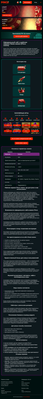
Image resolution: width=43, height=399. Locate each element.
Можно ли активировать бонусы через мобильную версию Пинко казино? (20, 345)
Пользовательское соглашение (6, 381)
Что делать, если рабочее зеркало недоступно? (16, 349)
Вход (35, 2)
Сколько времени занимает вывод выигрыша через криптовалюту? (21, 352)
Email (22, 390)
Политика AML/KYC (4, 385)
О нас (23, 381)
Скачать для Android (21, 36)
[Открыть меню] (40, 2)
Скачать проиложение (26, 382)
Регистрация (27, 2)
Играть (8, 125)
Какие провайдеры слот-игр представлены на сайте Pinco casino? (21, 347)
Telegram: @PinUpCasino (26, 391)
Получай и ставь (7, 15)
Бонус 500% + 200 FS (21, 143)
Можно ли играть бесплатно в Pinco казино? (15, 350)
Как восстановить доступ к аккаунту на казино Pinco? (17, 343)
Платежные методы (25, 385)
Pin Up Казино (26, 396)
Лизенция (3, 390)
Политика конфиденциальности (7, 382)
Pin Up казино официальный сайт (21, 138)
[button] (41, 394)
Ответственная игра (4, 384)
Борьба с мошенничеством (6, 391)
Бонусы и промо (24, 384)
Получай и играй (7, 28)
